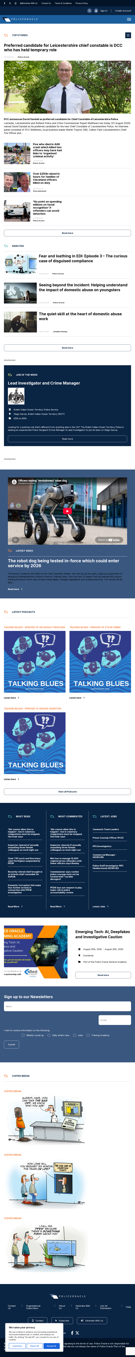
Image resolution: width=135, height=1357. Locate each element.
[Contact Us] (21, 3)
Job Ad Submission (105, 1307)
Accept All (51, 1346)
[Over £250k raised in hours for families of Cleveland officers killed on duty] (18, 182)
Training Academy (100, 1035)
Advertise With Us (29, 3)
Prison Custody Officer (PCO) (108, 838)
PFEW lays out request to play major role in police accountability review (66, 890)
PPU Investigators (102, 846)
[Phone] (15, 3)
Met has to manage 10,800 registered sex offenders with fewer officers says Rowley (66, 860)
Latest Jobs (99, 906)
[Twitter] (10, 3)
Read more (67, 233)
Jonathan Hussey (60, 332)
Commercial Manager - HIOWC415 (105, 856)
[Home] (20, 19)
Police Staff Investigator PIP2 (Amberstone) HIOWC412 (108, 866)
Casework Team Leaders (106, 829)
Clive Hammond (39, 191)
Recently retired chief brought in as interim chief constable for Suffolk (25, 874)
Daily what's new (60, 1035)
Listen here (10, 698)
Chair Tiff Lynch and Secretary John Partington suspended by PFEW (24, 860)
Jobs (80, 1035)
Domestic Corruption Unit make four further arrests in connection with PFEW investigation (24, 889)
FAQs (128, 1307)
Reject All (34, 1346)
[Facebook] (4, 3)
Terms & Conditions (63, 3)
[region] (34, 1337)
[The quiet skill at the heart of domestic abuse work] (20, 322)
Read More (13, 906)
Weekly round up (35, 1035)
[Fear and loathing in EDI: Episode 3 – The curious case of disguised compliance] (20, 264)
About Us (62, 1307)
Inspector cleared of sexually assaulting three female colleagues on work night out (23, 847)
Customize (17, 1346)
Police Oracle (23, 57)
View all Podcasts (67, 791)
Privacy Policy (82, 3)
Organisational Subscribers (33, 1307)
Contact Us (46, 3)
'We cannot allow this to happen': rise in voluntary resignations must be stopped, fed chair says (24, 833)
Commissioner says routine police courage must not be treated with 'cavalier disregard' (64, 875)
